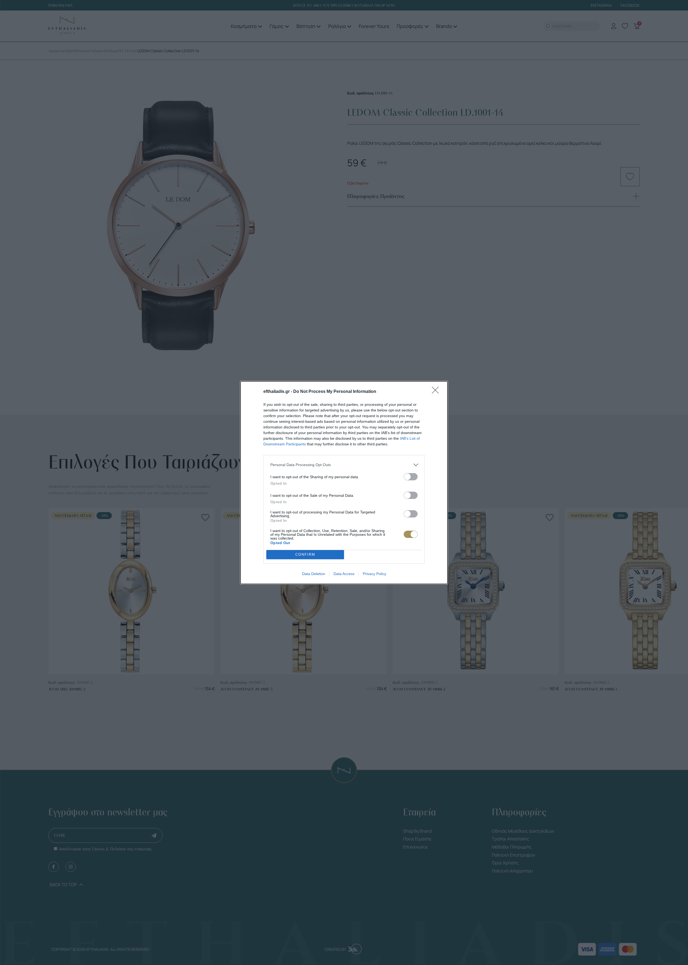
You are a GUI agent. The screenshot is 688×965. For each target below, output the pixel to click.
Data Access (344, 574)
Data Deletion (313, 574)
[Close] (437, 392)
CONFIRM (305, 554)
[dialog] (344, 482)
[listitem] (344, 465)
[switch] (411, 476)
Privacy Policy (374, 574)
